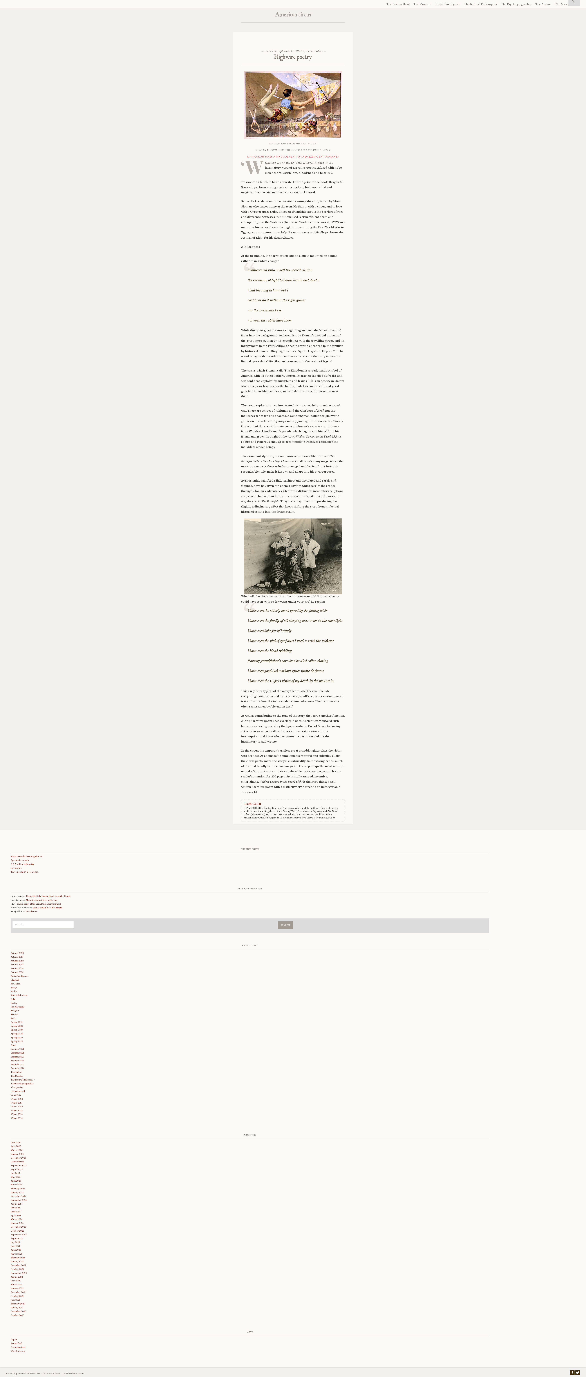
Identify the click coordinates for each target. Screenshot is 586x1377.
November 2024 (18, 1196)
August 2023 (17, 1238)
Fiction (14, 991)
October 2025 (17, 1162)
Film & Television (19, 995)
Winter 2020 (17, 1099)
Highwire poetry (293, 57)
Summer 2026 (17, 1068)
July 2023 (15, 1242)
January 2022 (17, 1288)
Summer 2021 (17, 1049)
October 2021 (17, 1296)
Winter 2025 (17, 1118)
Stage (13, 1045)
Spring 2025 (17, 1037)
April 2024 (16, 1215)
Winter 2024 (17, 1114)
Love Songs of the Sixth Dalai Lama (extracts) (39, 904)
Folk (13, 999)
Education (15, 984)
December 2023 (18, 1227)
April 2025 (16, 1181)
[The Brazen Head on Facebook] (572, 1373)
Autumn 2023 (17, 964)
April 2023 (16, 1250)
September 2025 (19, 1165)
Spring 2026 (17, 1041)
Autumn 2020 (17, 953)
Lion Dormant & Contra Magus (47, 908)
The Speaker (563, 4)
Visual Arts (16, 1095)
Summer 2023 (17, 1057)
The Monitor (422, 4)
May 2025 (15, 1177)
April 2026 (16, 1146)
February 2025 (18, 1188)
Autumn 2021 (17, 957)
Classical (15, 980)
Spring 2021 (16, 1022)
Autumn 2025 (17, 972)
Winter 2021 (16, 1103)
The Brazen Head (398, 4)
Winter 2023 (17, 1110)
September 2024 (19, 1200)
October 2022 (17, 1269)
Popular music (18, 1007)
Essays (14, 987)
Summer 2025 (17, 1064)
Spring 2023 (17, 1030)
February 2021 (18, 1304)
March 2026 (16, 1150)
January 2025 (17, 1192)
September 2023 (19, 1235)
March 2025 (16, 1185)
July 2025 (15, 1173)
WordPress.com (75, 1373)
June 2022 (15, 1281)
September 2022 (19, 1273)
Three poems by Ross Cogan (24, 872)
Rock (13, 1018)
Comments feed (18, 1347)
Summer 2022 (17, 1053)
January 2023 (17, 1261)
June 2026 (15, 1142)
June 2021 (15, 1300)
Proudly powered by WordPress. (24, 1373)
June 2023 (15, 1246)
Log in (14, 1339)
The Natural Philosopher (480, 4)
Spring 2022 (17, 1026)
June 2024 (15, 1212)
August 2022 (17, 1277)
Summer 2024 (17, 1060)
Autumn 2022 (17, 961)
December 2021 (18, 1292)
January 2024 (17, 1223)
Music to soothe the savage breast (26, 856)
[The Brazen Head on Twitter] (577, 1373)
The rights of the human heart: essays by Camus (48, 896)
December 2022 (18, 1265)
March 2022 (16, 1284)
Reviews (14, 1014)
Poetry (14, 1003)
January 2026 (17, 1154)
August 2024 (17, 1204)
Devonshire (16, 868)
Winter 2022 (17, 1107)
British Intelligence (447, 4)
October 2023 (17, 1231)
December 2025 (18, 1158)
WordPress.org (18, 1351)
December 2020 (18, 1311)
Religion (15, 1010)
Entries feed (16, 1343)
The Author (543, 4)
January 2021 (17, 1307)
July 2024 (15, 1208)
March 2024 (16, 1219)
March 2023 (16, 1254)
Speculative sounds (20, 860)
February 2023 (18, 1258)
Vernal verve (31, 911)
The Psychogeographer (516, 4)
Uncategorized (18, 1091)
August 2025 (17, 1169)
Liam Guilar (314, 51)
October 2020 (17, 1315)
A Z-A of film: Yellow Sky (22, 864)
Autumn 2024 (17, 968)
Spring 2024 (17, 1033)
